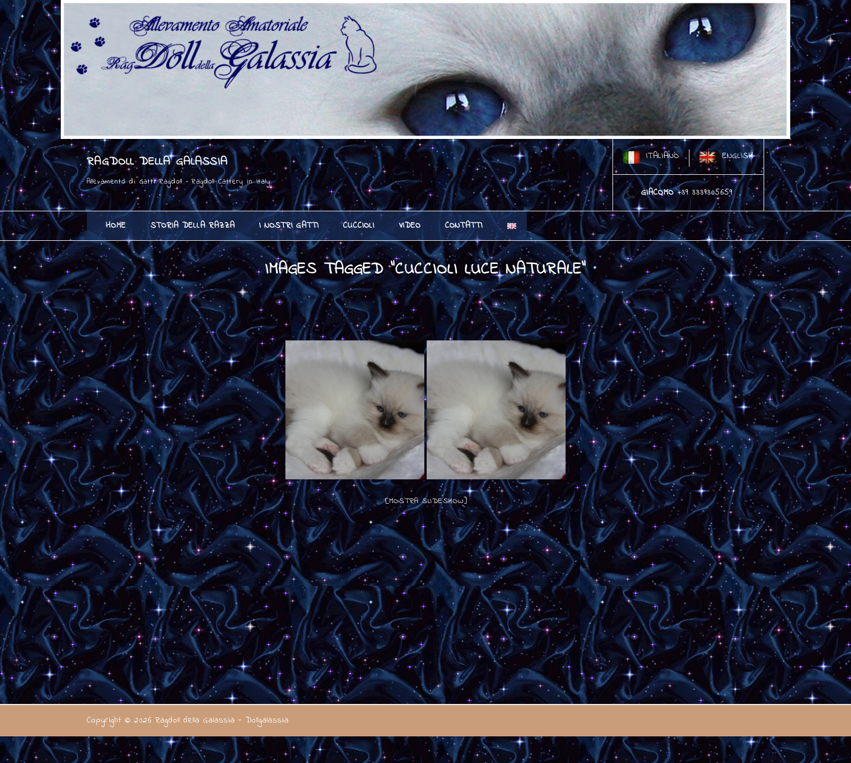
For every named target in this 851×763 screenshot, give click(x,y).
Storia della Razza (193, 225)
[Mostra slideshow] (425, 501)
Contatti (464, 225)
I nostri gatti (289, 225)
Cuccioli (359, 225)
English (738, 156)
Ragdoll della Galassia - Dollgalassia (222, 720)
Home (116, 225)
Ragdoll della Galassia (157, 161)
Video (410, 225)
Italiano (662, 156)
